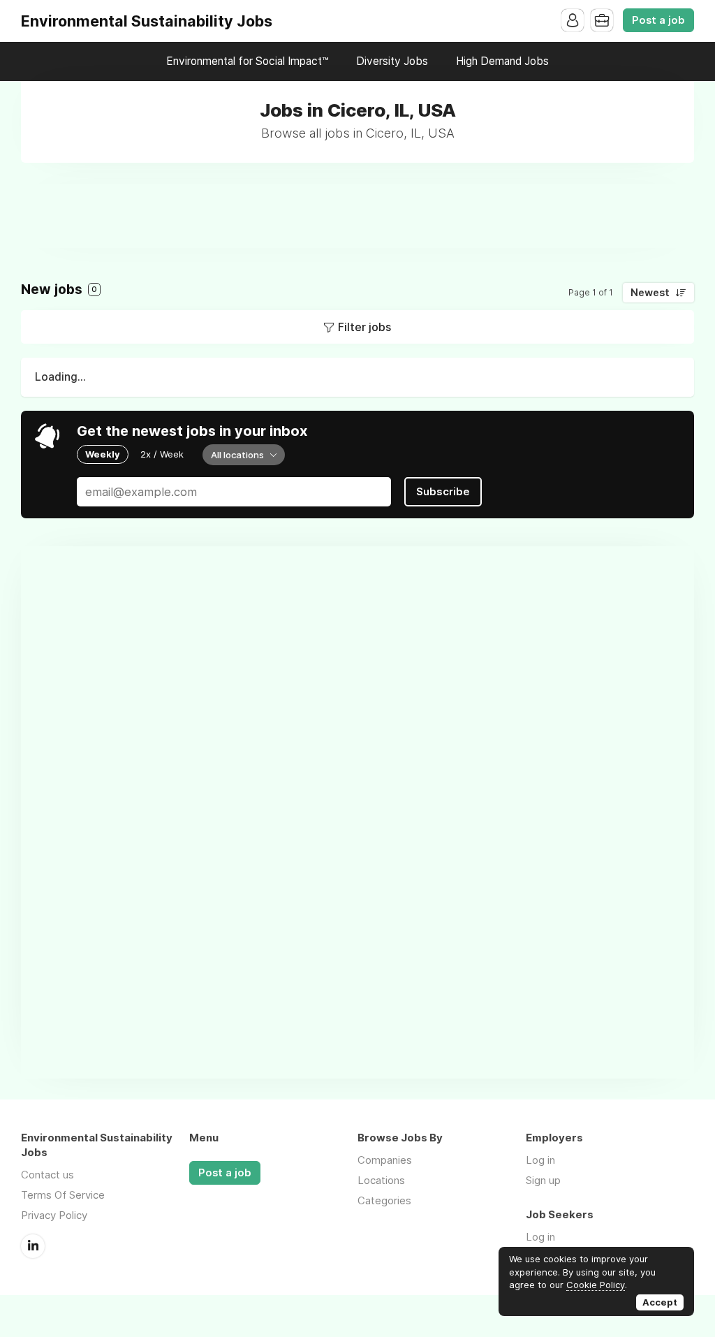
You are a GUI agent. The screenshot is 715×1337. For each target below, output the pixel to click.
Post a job (658, 20)
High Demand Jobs (502, 61)
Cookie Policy (595, 1284)
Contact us (47, 1174)
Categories (384, 1200)
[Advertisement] (357, 215)
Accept (659, 1302)
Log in (540, 1160)
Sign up (543, 1180)
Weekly (102, 454)
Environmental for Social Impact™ (247, 61)
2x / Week (162, 454)
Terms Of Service (63, 1194)
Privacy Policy (54, 1215)
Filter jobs (364, 327)
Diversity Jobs (392, 61)
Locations (381, 1180)
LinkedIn (33, 1246)
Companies (385, 1160)
